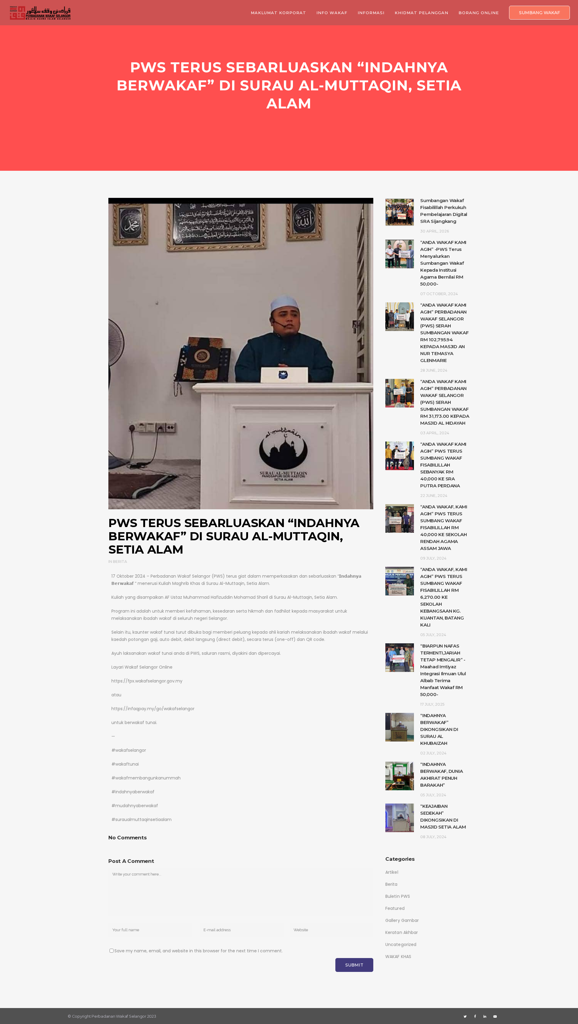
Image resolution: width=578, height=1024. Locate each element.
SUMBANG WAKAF (539, 12)
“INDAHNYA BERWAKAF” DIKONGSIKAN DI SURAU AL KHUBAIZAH (439, 729)
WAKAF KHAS (398, 957)
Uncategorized (400, 944)
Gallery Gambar (402, 920)
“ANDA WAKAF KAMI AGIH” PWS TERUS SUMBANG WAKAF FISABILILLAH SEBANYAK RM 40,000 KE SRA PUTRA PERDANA (443, 465)
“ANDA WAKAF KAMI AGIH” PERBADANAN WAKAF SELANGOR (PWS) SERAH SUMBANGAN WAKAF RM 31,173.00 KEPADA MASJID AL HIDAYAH (444, 402)
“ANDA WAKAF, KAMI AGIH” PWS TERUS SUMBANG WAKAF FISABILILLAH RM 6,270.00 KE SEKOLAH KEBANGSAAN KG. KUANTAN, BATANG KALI (443, 597)
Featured (395, 908)
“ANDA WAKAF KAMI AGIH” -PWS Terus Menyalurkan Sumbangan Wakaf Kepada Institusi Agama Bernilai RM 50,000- (443, 263)
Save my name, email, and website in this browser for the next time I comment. (198, 951)
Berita (120, 561)
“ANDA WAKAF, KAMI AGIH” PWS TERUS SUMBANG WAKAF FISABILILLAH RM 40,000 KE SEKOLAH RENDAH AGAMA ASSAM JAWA (443, 527)
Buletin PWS (397, 896)
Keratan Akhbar (401, 932)
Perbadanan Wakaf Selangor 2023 (124, 1016)
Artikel (391, 872)
